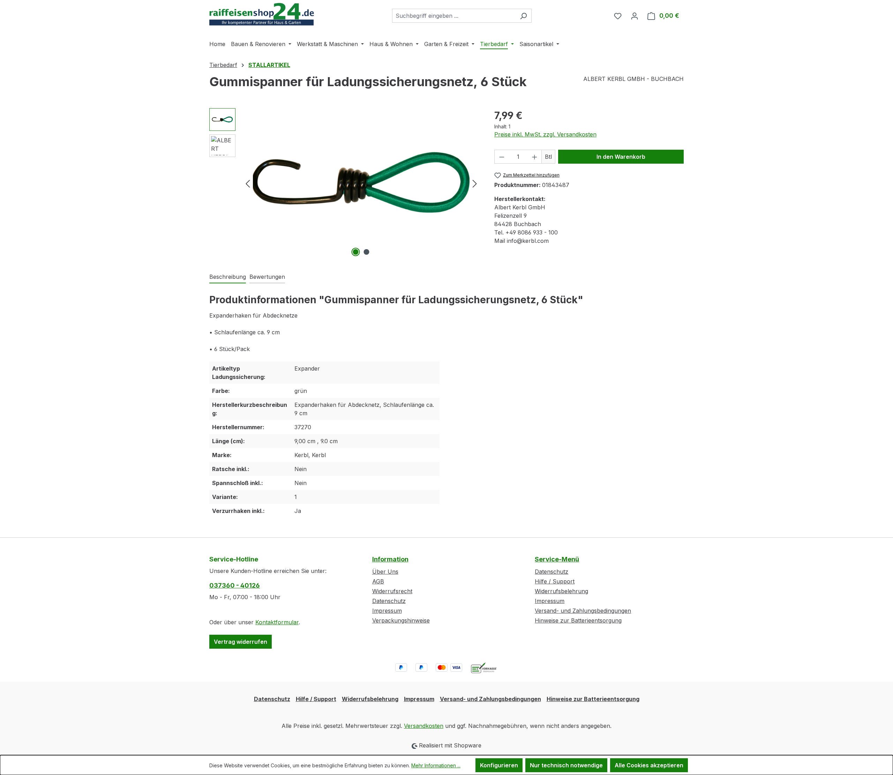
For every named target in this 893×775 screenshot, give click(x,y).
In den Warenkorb (620, 156)
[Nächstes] (475, 183)
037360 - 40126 (234, 585)
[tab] (227, 277)
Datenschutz (389, 600)
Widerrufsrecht (392, 591)
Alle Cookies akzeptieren (649, 765)
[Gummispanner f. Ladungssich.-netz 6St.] (361, 183)
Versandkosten (423, 725)
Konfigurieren (499, 765)
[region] (344, 183)
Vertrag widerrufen (240, 641)
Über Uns (385, 571)
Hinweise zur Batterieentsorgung (578, 620)
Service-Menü (557, 559)
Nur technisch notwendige (566, 765)
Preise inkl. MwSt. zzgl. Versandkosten (545, 134)
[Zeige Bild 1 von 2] (356, 252)
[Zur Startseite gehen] (261, 14)
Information (390, 559)
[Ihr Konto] (634, 16)
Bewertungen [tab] (267, 276)
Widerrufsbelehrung (561, 591)
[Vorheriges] (247, 183)
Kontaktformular (277, 622)
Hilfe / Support (555, 581)
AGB (378, 581)
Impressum (387, 610)
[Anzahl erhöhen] (534, 157)
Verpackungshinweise (401, 620)
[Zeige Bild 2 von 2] (366, 252)
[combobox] (454, 16)
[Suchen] (523, 16)
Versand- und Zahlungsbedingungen (583, 610)
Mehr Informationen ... (435, 765)
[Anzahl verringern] (501, 157)
